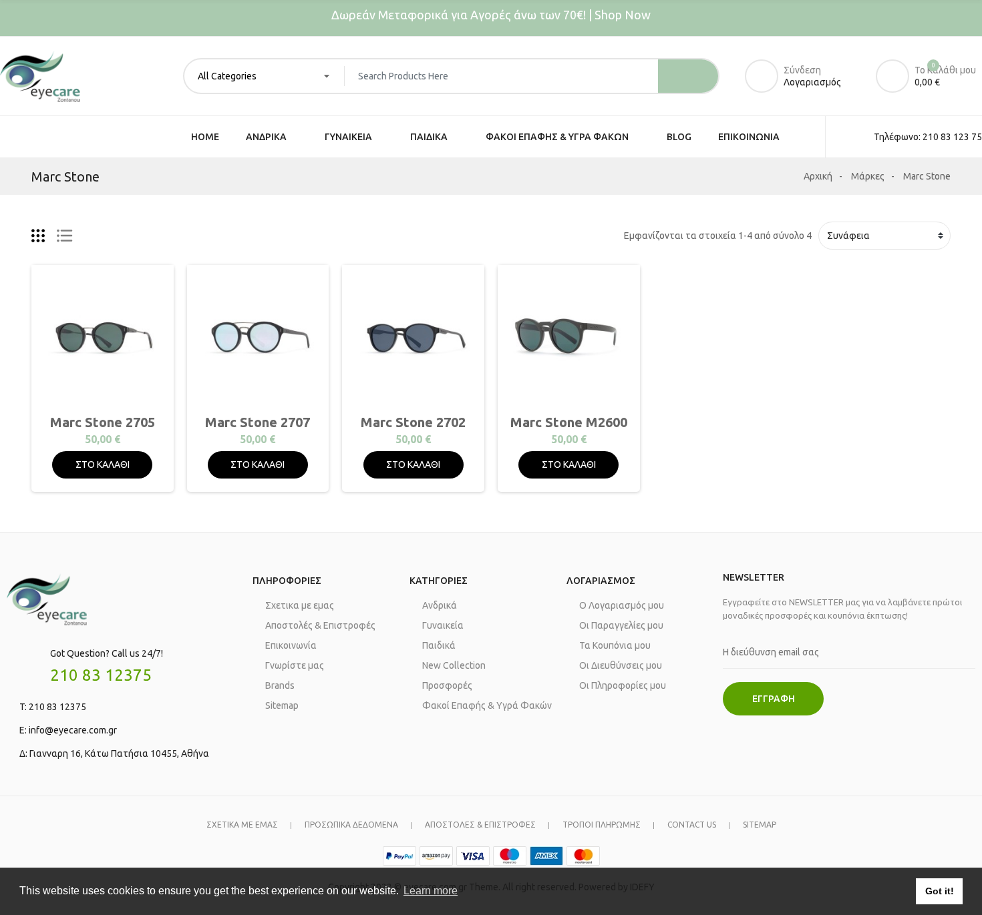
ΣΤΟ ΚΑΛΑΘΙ (102, 464)
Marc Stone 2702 (413, 422)
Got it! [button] (939, 891)
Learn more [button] (430, 890)
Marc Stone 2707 (257, 422)
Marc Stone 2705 (102, 422)
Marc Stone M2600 (568, 422)
